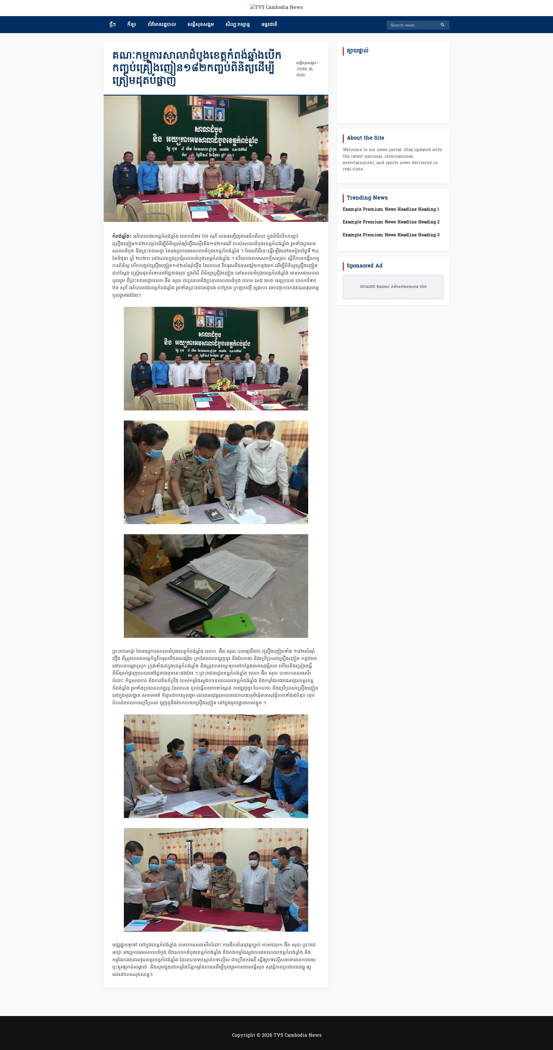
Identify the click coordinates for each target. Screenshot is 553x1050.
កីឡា (131, 24)
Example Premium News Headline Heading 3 (391, 235)
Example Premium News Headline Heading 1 (391, 210)
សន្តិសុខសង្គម (201, 24)
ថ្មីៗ (112, 24)
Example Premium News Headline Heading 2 (391, 222)
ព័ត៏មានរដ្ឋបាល (162, 24)
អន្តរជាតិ (269, 24)
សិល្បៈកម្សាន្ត (238, 24)
